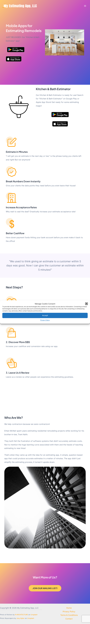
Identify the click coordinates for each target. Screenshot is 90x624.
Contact (69, 619)
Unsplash (34, 615)
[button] (86, 304)
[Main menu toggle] (85, 6)
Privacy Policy (45, 320)
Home (69, 608)
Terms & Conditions (69, 615)
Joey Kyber (20, 618)
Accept (45, 315)
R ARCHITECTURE (21, 615)
